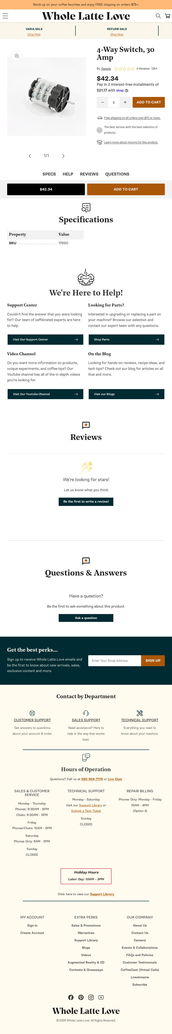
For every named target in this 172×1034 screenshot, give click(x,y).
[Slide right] (63, 156)
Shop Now (34, 34)
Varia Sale (34, 29)
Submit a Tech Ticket (86, 811)
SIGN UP (153, 660)
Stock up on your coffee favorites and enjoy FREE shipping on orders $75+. (86, 4)
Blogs (86, 948)
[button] (5, 15)
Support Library (90, 805)
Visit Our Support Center (30, 339)
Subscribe (139, 985)
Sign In (32, 925)
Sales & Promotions (86, 925)
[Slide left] (29, 156)
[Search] (158, 15)
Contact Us (139, 933)
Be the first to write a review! (86, 501)
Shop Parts (102, 339)
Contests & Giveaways (86, 970)
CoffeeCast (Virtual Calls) (140, 970)
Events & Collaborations (140, 948)
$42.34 (46, 189)
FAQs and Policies (139, 955)
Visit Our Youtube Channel (31, 394)
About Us (140, 925)
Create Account (32, 933)
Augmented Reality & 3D (86, 962)
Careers (140, 940)
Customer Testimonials (140, 962)
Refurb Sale (117, 29)
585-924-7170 (92, 779)
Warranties (86, 933)
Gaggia (106, 68)
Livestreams (140, 977)
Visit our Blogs (104, 394)
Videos (86, 955)
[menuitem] (32, 925)
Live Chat (115, 779)
